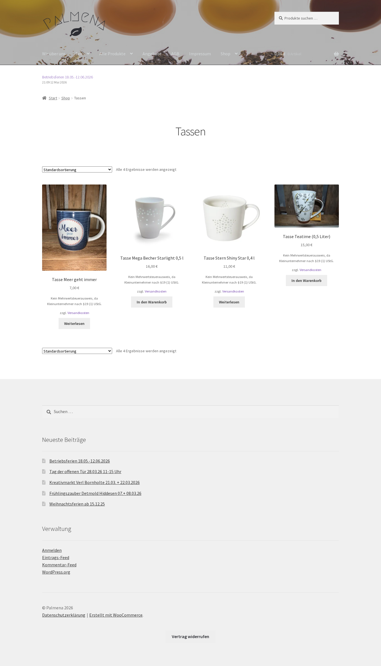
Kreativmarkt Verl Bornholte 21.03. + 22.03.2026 (94, 482)
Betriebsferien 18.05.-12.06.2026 (67, 77)
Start (53, 97)
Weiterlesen (74, 323)
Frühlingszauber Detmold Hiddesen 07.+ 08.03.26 (95, 493)
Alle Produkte (112, 53)
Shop (225, 53)
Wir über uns (54, 53)
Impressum (200, 53)
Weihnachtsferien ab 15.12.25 (77, 504)
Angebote (152, 53)
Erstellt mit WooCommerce (116, 615)
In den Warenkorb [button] (152, 302)
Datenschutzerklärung (63, 615)
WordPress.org (56, 572)
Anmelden (52, 550)
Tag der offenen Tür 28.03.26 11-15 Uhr (85, 471)
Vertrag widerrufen (190, 636)
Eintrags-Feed (55, 557)
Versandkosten (78, 313)
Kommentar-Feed (59, 564)
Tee (78, 53)
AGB (175, 53)
